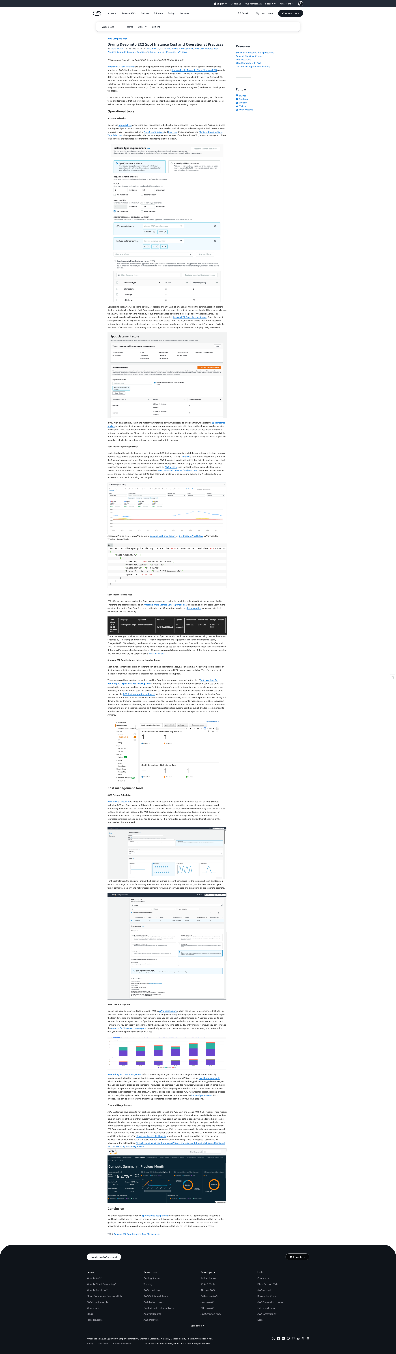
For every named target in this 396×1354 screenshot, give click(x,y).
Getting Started (152, 1278)
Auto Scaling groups (154, 131)
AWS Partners (151, 1319)
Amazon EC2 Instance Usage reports (128, 1028)
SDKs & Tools (207, 1284)
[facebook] (278, 1339)
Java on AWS (207, 1301)
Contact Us (263, 1278)
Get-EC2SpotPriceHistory (191, 536)
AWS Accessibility (266, 1313)
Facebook (243, 99)
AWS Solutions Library (156, 1296)
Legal (260, 1319)
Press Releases (95, 1319)
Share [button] (184, 52)
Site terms (103, 1343)
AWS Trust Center (153, 1290)
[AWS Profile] (300, 3)
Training (148, 1284)
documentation (194, 608)
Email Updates (245, 109)
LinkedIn (242, 102)
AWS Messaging (243, 59)
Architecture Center (154, 1301)
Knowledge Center (267, 1296)
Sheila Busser (116, 48)
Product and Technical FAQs (159, 1307)
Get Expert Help (266, 1307)
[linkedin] (283, 1339)
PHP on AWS (207, 1307)
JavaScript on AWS (210, 1313)
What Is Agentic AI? (97, 1290)
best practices (124, 125)
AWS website (171, 467)
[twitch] (293, 1339)
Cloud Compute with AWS (248, 63)
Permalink (171, 52)
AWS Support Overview (270, 1301)
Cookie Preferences (122, 1343)
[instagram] (288, 1339)
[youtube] (298, 1339)
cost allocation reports (209, 1078)
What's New (93, 1307)
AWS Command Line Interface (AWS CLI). (177, 470)
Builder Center (208, 1278)
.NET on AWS (207, 1290)
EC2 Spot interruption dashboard (139, 694)
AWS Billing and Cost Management (124, 1074)
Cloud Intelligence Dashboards (151, 1136)
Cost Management (151, 1234)
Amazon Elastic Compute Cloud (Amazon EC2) (194, 70)
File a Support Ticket (268, 1284)
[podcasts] (303, 1339)
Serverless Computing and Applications (255, 52)
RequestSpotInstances (201, 1095)
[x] (273, 1339)
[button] (129, 13)
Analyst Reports (152, 1313)
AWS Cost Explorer (168, 1011)
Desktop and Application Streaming (253, 66)
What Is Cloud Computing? (101, 1284)
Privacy (90, 1343)
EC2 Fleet (172, 131)
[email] (308, 1339)
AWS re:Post (264, 1290)
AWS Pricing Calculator (119, 801)
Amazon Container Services (249, 56)
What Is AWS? (94, 1278)
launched (185, 456)
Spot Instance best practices (155, 1215)
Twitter (242, 95)
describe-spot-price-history (163, 536)
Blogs (90, 1313)
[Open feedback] (392, 677)
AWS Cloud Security (97, 1301)
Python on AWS (208, 1296)
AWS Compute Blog (117, 38)
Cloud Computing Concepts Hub (104, 1296)
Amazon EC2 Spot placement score (190, 317)
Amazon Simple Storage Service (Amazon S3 (165, 604)
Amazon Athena (156, 653)
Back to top (196, 1325)
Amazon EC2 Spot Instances (121, 66)
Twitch (242, 106)
